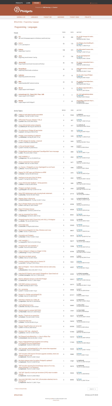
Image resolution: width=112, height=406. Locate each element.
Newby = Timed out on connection (29, 315)
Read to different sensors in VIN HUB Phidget (33, 279)
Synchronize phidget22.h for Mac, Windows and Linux (35, 230)
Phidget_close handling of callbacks (30, 136)
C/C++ (21, 43)
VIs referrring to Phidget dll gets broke (30, 130)
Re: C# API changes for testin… (85, 36)
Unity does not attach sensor (27, 256)
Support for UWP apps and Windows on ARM (32, 172)
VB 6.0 (21, 88)
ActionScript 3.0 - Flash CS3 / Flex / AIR (31, 94)
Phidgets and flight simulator (27, 188)
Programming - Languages (26, 27)
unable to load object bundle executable (31, 114)
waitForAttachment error (26, 305)
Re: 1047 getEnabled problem (85, 94)
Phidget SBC (48, 17)
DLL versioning (23, 289)
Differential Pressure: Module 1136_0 (30, 120)
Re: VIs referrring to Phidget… (85, 75)
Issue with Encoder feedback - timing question (33, 183)
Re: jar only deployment (83, 55)
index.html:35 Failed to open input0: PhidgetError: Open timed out (38, 273)
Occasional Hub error (25, 321)
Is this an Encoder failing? (26, 146)
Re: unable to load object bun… (85, 81)
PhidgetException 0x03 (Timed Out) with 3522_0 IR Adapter (37, 219)
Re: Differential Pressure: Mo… (85, 49)
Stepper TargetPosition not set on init (30, 326)
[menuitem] (54, 400)
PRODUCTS (19, 3)
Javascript (22, 62)
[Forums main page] (24, 10)
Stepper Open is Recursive (27, 198)
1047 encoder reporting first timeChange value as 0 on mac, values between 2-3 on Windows (37, 366)
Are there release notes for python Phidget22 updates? (35, 360)
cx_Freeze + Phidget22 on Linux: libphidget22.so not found (37, 167)
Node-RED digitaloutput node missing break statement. (35, 193)
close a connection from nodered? (29, 162)
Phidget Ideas (74, 17)
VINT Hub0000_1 (24, 240)
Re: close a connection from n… (85, 62)
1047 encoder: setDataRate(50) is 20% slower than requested (37, 348)
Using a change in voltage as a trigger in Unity (32, 251)
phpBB (51, 398)
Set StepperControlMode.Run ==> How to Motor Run (34, 336)
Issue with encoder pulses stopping (30, 125)
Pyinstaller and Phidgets (26, 235)
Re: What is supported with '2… (85, 87)
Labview (21, 75)
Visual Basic (22, 69)
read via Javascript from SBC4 (28, 214)
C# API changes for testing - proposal (30, 141)
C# (19, 37)
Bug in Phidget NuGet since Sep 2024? (30, 204)
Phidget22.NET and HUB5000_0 (28, 246)
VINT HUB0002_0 (24, 156)
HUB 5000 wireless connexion (85, 68)
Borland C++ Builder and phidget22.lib (30, 294)
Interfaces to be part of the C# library (30, 177)
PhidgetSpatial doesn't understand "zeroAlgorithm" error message (39, 151)
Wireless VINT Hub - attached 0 (28, 331)
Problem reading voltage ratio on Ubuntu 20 (32, 261)
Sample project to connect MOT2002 (30, 310)
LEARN (28, 3)
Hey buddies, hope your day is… (85, 100)
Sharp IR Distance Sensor (26, 209)
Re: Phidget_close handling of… (85, 43)
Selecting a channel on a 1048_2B (29, 300)
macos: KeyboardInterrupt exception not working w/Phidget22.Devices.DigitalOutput (33, 342)
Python (21, 49)
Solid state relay (23, 225)
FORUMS (36, 3)
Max (20, 81)
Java (20, 56)
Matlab (21, 101)
